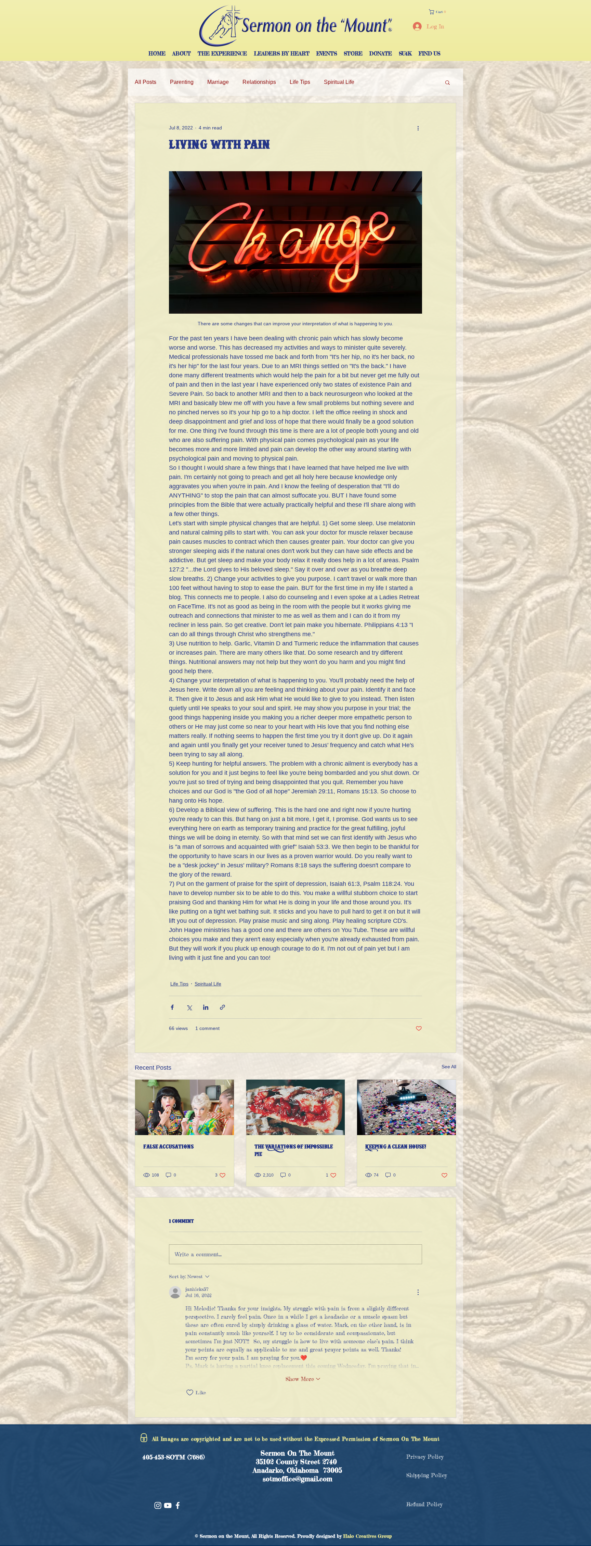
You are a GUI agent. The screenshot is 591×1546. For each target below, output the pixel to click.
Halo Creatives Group (367, 1536)
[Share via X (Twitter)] (189, 1007)
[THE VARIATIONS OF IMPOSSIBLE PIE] (295, 1107)
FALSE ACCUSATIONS (168, 1147)
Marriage (218, 82)
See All (449, 1066)
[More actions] (418, 128)
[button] (439, 11)
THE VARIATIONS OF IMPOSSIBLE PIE (293, 1151)
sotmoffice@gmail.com (297, 1478)
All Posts (145, 82)
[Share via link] (222, 1007)
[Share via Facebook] (172, 1007)
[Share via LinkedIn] (205, 1007)
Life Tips (300, 82)
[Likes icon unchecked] (189, 1392)
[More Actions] (418, 1292)
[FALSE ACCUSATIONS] (184, 1107)
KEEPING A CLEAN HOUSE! (395, 1147)
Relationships (259, 82)
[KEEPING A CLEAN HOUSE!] (406, 1107)
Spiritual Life (339, 82)
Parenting (182, 82)
